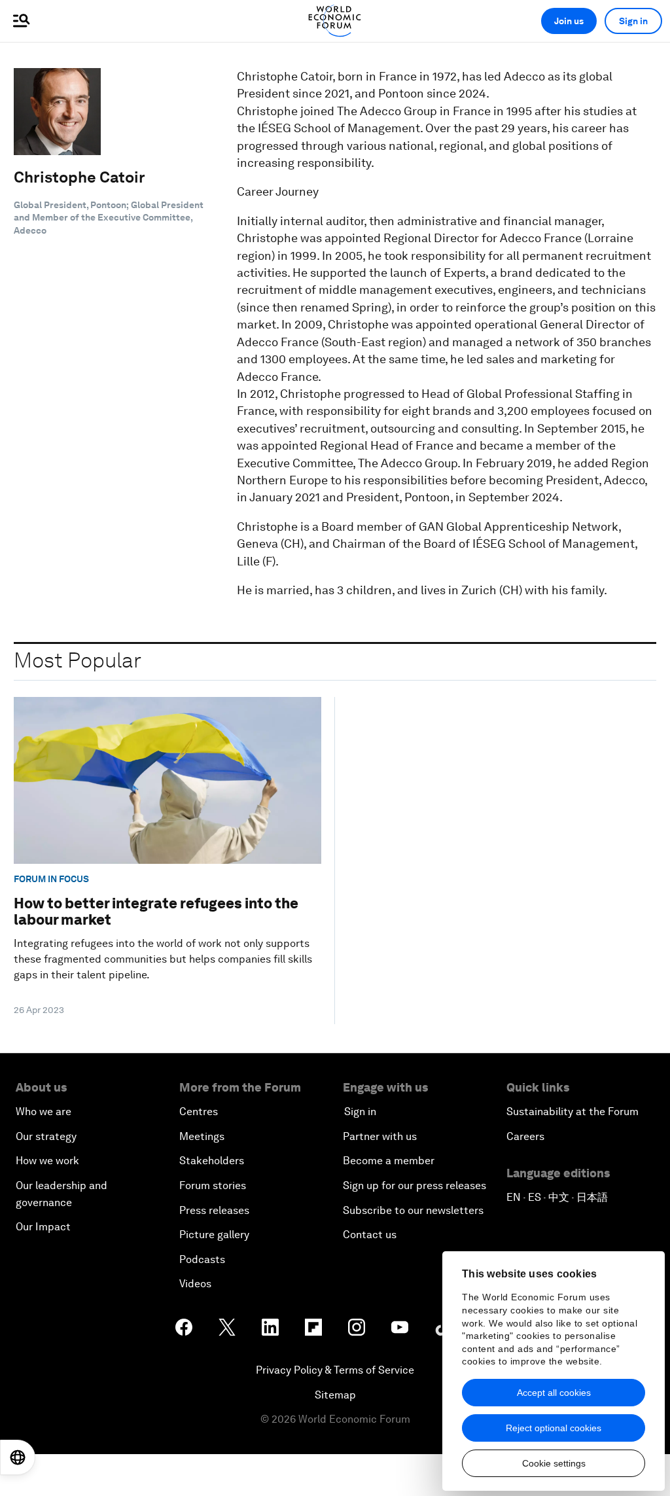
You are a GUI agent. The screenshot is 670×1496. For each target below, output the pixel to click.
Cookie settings (554, 1463)
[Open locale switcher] (18, 1457)
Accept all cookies (554, 1392)
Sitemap (335, 1395)
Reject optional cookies (553, 1428)
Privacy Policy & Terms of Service (335, 1370)
